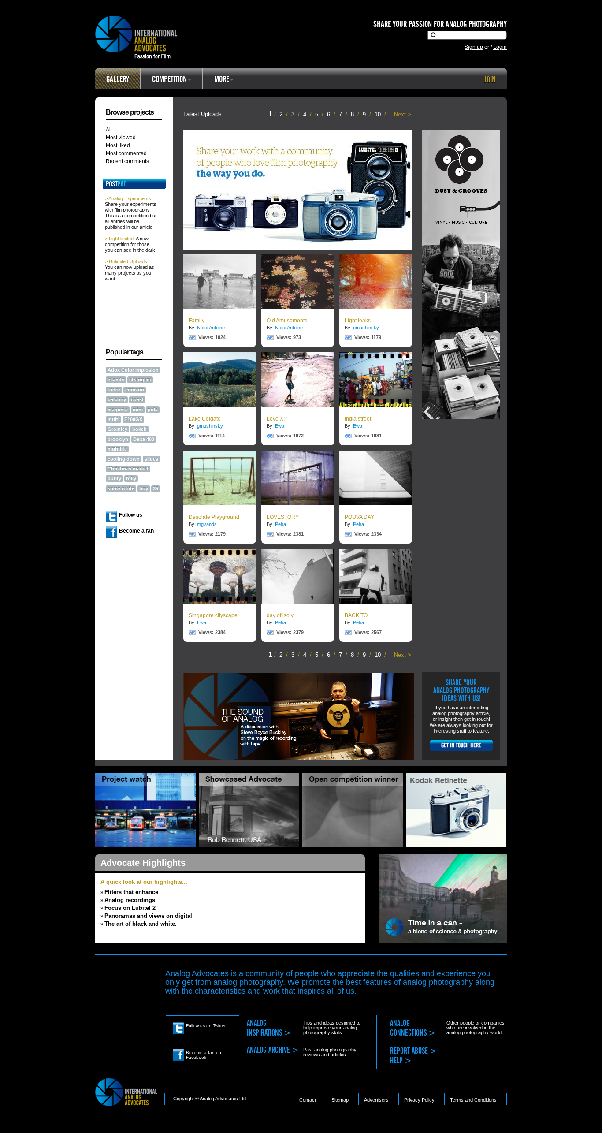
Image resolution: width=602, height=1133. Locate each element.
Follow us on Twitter (206, 1025)
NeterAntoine (211, 327)
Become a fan (136, 531)
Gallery (117, 79)
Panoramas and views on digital (148, 916)
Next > (402, 114)
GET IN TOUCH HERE (461, 745)
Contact (307, 1100)
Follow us (130, 515)
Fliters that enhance (131, 892)
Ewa (279, 426)
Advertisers (376, 1100)
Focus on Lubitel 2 (130, 908)
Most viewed (121, 137)
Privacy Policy (419, 1100)
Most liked (118, 145)
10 (379, 114)
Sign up (474, 47)
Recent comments (127, 161)
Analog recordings (129, 900)
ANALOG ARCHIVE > (273, 1050)
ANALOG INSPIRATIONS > (269, 1028)
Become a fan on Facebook (203, 1055)
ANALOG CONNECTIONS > (412, 1028)
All (109, 130)
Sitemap (340, 1100)
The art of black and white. (140, 924)
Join (490, 79)
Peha (280, 524)
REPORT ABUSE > (413, 1051)
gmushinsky (366, 327)
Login (500, 47)
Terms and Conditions (473, 1100)
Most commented (126, 153)
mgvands (207, 524)
